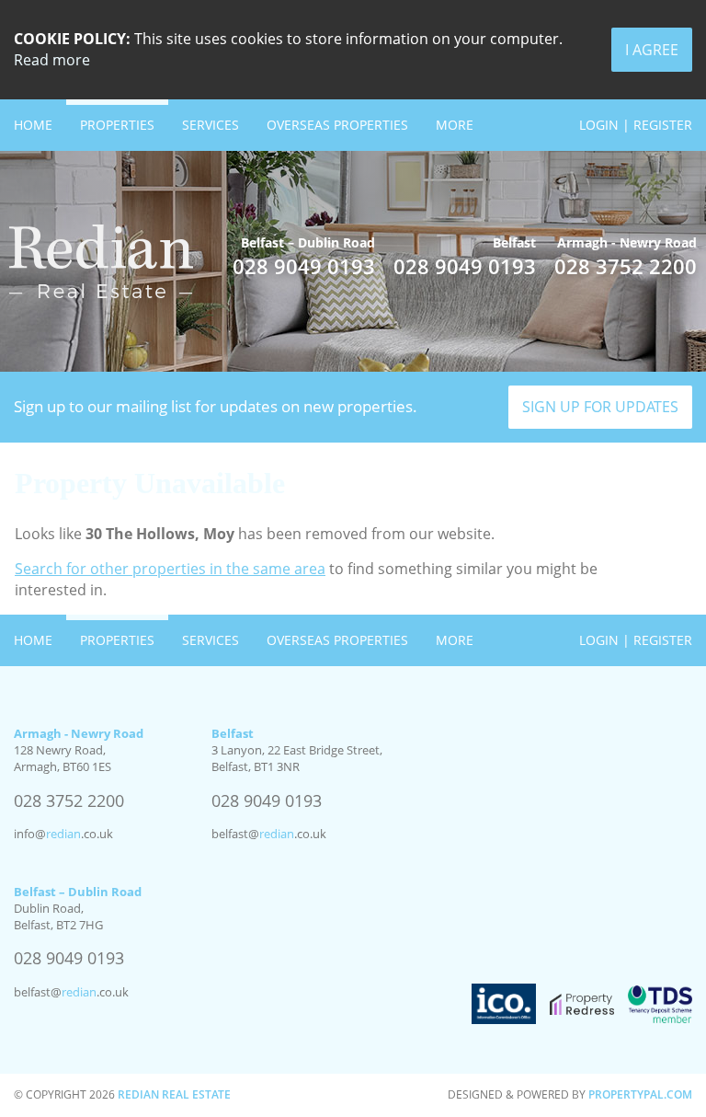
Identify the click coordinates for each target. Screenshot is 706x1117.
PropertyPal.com (640, 1094)
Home (33, 124)
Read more (52, 60)
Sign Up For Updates (600, 407)
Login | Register (635, 124)
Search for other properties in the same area (170, 568)
